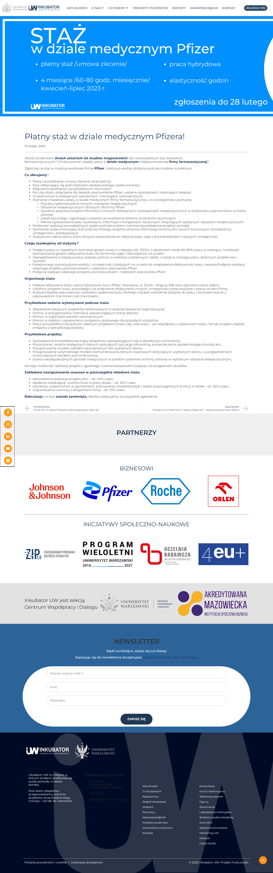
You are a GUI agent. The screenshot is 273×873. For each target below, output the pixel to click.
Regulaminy (150, 796)
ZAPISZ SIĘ (136, 719)
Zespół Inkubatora (154, 801)
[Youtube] (8, 449)
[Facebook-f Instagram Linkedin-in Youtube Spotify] (7, 436)
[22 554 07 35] (96, 795)
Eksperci (148, 806)
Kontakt (228, 8)
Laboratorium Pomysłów (215, 812)
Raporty (179, 8)
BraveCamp (207, 806)
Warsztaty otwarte (211, 796)
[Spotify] (8, 461)
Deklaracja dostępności (87, 862)
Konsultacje (207, 786)
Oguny (203, 801)
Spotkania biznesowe (213, 827)
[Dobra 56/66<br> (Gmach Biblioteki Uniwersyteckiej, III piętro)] (108, 786)
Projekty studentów (150, 8)
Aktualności (77, 8)
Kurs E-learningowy (212, 791)
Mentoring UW (209, 833)
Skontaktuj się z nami (105, 775)
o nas (96, 8)
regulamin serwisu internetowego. (170, 657)
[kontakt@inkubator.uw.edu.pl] (108, 801)
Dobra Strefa (207, 843)
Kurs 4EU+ (206, 822)
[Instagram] (8, 424)
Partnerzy (148, 812)
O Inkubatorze (151, 791)
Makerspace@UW (204, 8)
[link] (44, 8)
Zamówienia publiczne (157, 827)
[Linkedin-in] (8, 436)
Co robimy (117, 8)
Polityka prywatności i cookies (46, 862)
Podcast (204, 838)
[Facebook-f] (8, 412)
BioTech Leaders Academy (216, 817)
